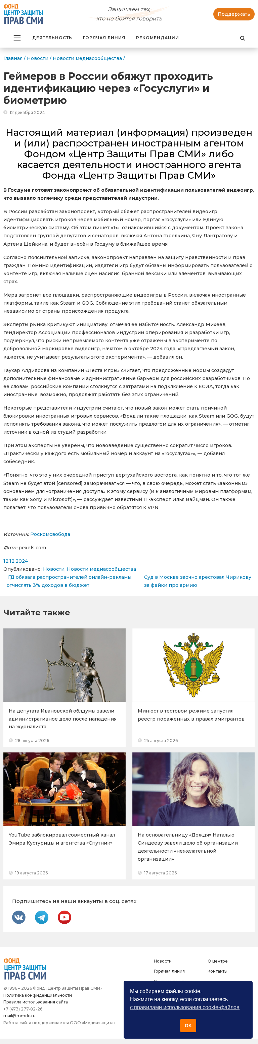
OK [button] (188, 1025)
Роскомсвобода (50, 534)
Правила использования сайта (35, 1001)
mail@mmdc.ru (19, 1015)
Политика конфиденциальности (37, 995)
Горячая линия (104, 37)
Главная (13, 58)
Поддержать (234, 14)
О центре (218, 961)
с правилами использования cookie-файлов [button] (185, 1007)
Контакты (217, 971)
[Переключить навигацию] (17, 38)
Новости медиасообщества (101, 569)
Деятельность (52, 37)
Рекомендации (157, 37)
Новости (53, 569)
